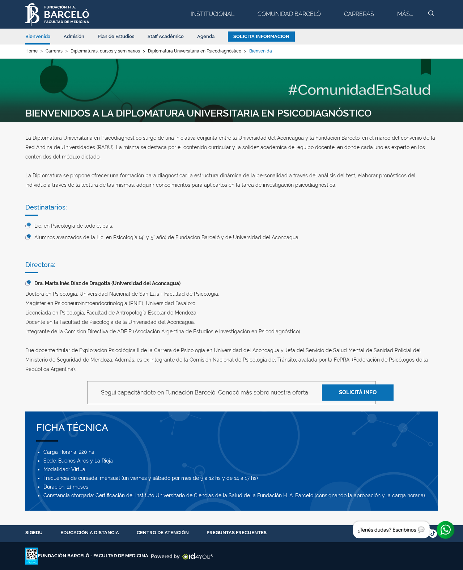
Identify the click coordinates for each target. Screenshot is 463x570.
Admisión (74, 36)
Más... (405, 13)
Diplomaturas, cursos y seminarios (105, 51)
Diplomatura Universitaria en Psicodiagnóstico (194, 51)
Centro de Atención (163, 532)
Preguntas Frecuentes (237, 532)
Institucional (212, 13)
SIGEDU (34, 532)
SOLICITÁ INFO (358, 392)
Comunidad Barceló (289, 13)
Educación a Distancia (89, 532)
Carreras (359, 13)
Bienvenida (37, 36)
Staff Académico (166, 36)
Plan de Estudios (116, 36)
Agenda (205, 36)
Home (31, 51)
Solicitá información (261, 36)
